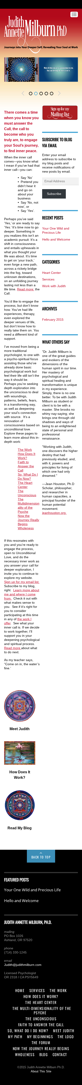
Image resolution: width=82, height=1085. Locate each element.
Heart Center (51, 273)
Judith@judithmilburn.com (22, 965)
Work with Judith (54, 286)
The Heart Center (40, 1002)
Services (48, 279)
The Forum (41, 1042)
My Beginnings (40, 1036)
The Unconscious (41, 1018)
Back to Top (41, 857)
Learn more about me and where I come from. (21, 594)
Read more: (25, 289)
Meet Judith (63, 1030)
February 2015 (53, 319)
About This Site (41, 1071)
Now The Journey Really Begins (41, 1048)
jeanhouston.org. (54, 513)
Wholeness (26, 528)
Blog (43, 1054)
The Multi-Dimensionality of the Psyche (42, 1010)
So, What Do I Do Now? (28, 1030)
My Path (15, 1036)
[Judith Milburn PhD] (35, 51)
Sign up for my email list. (21, 582)
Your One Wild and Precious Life (32, 889)
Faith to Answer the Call (26, 466)
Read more (12, 648)
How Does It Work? (41, 996)
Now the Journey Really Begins (28, 520)
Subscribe (54, 194)
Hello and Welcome (56, 239)
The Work (25, 449)
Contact (60, 1054)
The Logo (66, 1036)
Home (20, 990)
